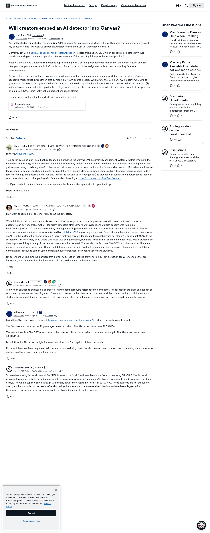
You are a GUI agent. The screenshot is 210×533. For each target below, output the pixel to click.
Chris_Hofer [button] (20, 146)
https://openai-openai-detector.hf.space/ (52, 52)
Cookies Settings (31, 521)
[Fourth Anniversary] (45, 282)
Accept (31, 513)
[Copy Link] (62, 38)
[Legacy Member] (103, 146)
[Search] (186, 5)
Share (13, 117)
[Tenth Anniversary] (40, 312)
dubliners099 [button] (23, 35)
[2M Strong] (85, 206)
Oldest (20, 138)
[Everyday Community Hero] (93, 206)
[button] (12, 37)
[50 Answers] (50, 282)
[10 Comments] (54, 282)
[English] (21, 6)
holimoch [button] (19, 312)
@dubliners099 (24, 153)
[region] (31, 508)
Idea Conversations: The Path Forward (100, 178)
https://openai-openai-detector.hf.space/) (71, 320)
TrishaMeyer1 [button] (21, 282)
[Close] (56, 490)
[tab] (12, 129)
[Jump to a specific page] (150, 138)
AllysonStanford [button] (23, 367)
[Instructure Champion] (98, 146)
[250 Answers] (107, 146)
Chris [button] (17, 206)
